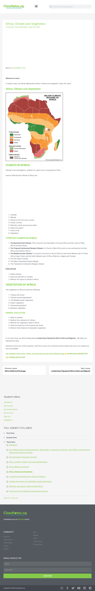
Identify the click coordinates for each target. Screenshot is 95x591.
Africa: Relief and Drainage (19, 467)
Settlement (13, 445)
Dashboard (8, 402)
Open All (7, 498)
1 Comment (10, 27)
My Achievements (10, 409)
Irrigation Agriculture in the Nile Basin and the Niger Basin (30, 481)
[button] (36, 6)
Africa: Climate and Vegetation (21, 472)
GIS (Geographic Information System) (23, 457)
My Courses (8, 406)
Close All (14, 498)
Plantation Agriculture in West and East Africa (26, 486)
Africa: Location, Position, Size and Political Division (28, 462)
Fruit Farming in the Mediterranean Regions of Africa (28, 491)
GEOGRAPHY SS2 (18, 68)
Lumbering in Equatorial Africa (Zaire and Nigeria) (27, 477)
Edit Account (8, 413)
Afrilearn (21, 519)
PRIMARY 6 (8, 420)
